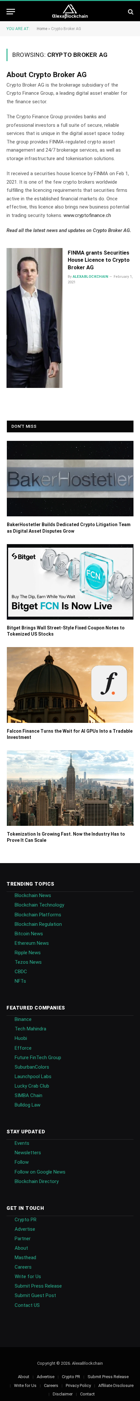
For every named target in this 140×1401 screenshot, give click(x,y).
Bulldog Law (27, 1105)
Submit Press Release (38, 1286)
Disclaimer (63, 1394)
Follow (22, 1162)
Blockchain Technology (39, 905)
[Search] (130, 11)
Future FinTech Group (38, 1057)
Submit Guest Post (35, 1295)
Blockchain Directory (37, 1181)
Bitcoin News (29, 934)
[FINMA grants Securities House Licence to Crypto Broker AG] (35, 318)
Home (42, 28)
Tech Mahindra (30, 1029)
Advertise (25, 1229)
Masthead (25, 1257)
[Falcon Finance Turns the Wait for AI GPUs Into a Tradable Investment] (70, 685)
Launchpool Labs (33, 1076)
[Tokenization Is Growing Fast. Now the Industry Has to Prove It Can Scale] (70, 788)
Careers (23, 1267)
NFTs (20, 981)
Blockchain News (33, 895)
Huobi (21, 1038)
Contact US (27, 1305)
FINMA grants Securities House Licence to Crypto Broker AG (99, 260)
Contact (87, 1394)
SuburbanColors (32, 1067)
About (21, 1248)
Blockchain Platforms (38, 915)
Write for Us (28, 1276)
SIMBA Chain (28, 1095)
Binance (23, 1019)
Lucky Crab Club (32, 1086)
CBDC (21, 972)
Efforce (23, 1048)
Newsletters (28, 1153)
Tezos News (28, 962)
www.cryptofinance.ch (87, 215)
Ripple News (28, 953)
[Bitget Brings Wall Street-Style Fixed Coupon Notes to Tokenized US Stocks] (70, 582)
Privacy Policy (78, 1385)
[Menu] (11, 11)
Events (22, 1143)
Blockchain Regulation (38, 924)
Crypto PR (25, 1220)
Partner (23, 1239)
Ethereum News (32, 943)
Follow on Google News (40, 1172)
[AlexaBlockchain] (70, 11)
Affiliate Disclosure (115, 1385)
